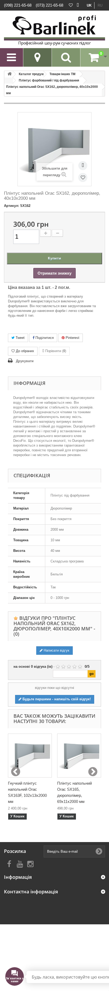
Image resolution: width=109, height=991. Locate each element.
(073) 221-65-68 (49, 5)
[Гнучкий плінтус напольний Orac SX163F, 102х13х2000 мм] (30, 756)
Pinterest (72, 338)
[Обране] (70, 5)
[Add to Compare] (83, 165)
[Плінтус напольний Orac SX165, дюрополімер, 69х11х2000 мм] (79, 756)
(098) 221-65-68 (17, 5)
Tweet (20, 338)
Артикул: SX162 (17, 206)
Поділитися (44, 338)
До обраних (25, 351)
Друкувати (25, 361)
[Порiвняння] (77, 5)
